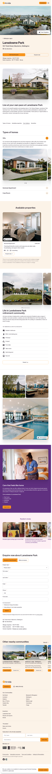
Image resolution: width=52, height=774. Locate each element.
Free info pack (7, 670)
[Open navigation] (48, 3)
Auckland (5, 697)
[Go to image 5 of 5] (29, 308)
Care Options (26, 123)
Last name (5, 577)
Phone (4, 590)
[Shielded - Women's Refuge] (6, 759)
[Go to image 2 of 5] (24, 308)
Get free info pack (13, 54)
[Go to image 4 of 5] (27, 308)
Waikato (5, 699)
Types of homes (6, 123)
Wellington (29, 697)
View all (45, 642)
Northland (5, 695)
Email (4, 584)
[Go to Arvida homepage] (21, 3)
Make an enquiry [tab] (23, 560)
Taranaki (4, 705)
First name (5, 571)
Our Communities (7, 692)
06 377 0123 (15, 58)
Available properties (17, 123)
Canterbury (29, 703)
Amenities (33, 123)
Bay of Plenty (6, 701)
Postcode (5, 596)
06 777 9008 (15, 60)
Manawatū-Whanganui (31, 695)
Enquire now (37, 55)
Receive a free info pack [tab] (10, 560)
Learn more (11, 770)
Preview (21, 657)
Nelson (28, 699)
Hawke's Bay (6, 703)
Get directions (8, 48)
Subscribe (44, 739)
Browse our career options (20, 629)
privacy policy (39, 614)
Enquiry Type (6, 565)
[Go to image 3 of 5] (25, 308)
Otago (27, 705)
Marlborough (29, 701)
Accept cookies (43, 770)
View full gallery (45, 32)
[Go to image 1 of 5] (22, 308)
